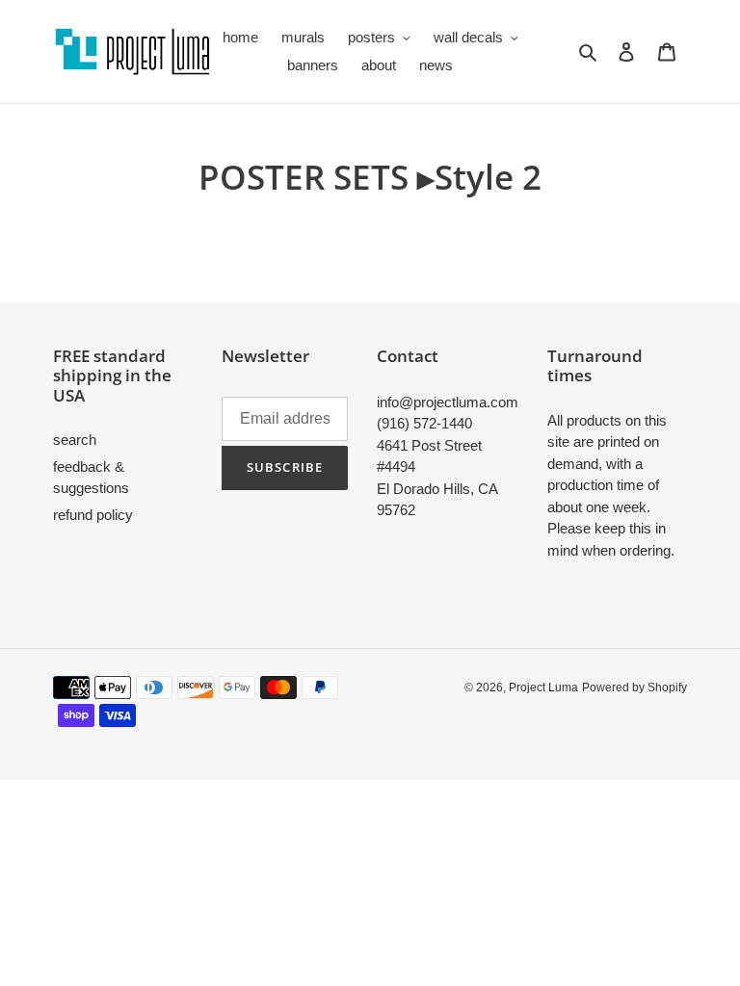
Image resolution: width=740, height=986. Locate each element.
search (74, 439)
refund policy (93, 514)
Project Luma (543, 687)
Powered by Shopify (634, 687)
